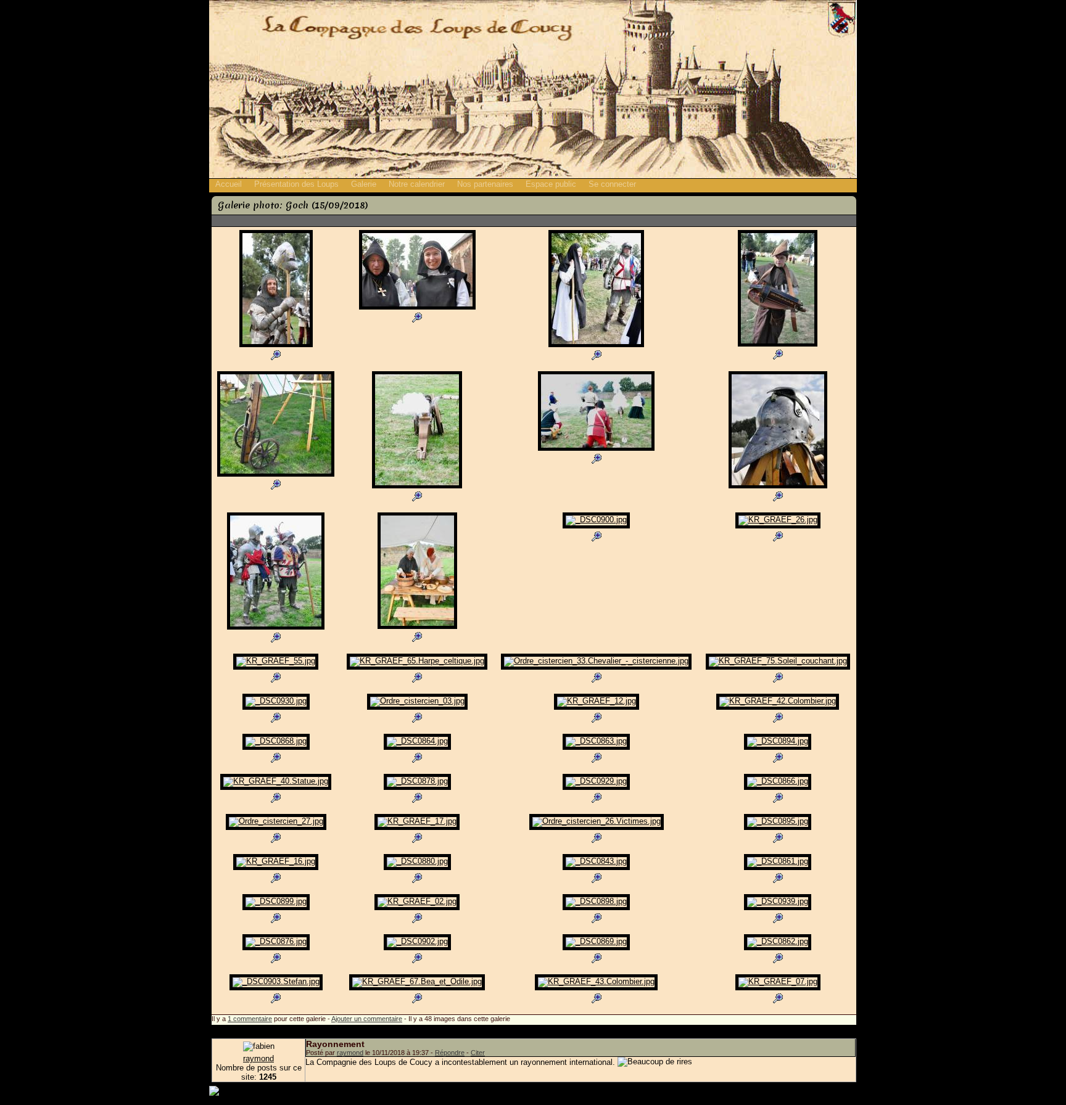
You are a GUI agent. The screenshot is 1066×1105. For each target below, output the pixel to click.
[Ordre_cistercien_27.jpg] (276, 828)
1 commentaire (250, 1018)
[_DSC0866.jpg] (777, 788)
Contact (843, 1090)
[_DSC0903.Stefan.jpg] (276, 988)
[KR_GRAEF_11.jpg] (777, 486)
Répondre (450, 1052)
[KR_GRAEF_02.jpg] (417, 908)
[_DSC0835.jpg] (596, 449)
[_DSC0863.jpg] (596, 748)
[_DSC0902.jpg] (417, 948)
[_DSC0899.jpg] (276, 908)
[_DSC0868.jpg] (276, 748)
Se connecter (612, 184)
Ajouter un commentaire (366, 1018)
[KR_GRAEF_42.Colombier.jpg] (777, 708)
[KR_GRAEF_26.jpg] (778, 527)
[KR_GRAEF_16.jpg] (275, 868)
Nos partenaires (485, 184)
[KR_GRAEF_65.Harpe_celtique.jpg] (417, 668)
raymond (258, 1058)
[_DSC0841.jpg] (417, 486)
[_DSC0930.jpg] (276, 708)
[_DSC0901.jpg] (276, 628)
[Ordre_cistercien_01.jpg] (417, 308)
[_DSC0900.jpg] (596, 527)
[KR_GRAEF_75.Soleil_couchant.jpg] (778, 668)
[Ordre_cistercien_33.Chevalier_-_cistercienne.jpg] (596, 668)
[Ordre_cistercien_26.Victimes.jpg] (596, 828)
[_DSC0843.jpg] (596, 868)
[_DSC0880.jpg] (417, 868)
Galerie (363, 184)
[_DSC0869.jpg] (596, 948)
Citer (478, 1052)
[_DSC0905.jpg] (275, 475)
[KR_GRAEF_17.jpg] (417, 828)
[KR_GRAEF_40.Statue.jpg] (275, 788)
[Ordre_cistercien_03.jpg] (417, 708)
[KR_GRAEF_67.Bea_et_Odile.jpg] (417, 988)
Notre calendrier (417, 184)
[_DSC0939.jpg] (777, 908)
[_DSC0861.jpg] (777, 868)
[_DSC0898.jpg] (596, 908)
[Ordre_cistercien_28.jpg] (596, 345)
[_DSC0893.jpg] (276, 345)
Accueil (228, 184)
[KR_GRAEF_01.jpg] (417, 627)
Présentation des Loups (296, 184)
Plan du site (803, 1090)
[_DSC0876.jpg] (276, 948)
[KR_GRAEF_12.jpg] (596, 708)
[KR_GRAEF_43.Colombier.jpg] (596, 988)
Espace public (551, 184)
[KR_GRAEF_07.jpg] (778, 988)
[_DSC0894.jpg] (777, 748)
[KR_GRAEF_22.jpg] (777, 345)
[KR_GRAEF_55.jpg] (275, 668)
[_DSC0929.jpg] (596, 788)
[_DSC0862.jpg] (777, 948)
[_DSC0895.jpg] (777, 828)
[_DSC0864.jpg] (417, 748)
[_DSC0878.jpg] (417, 788)
